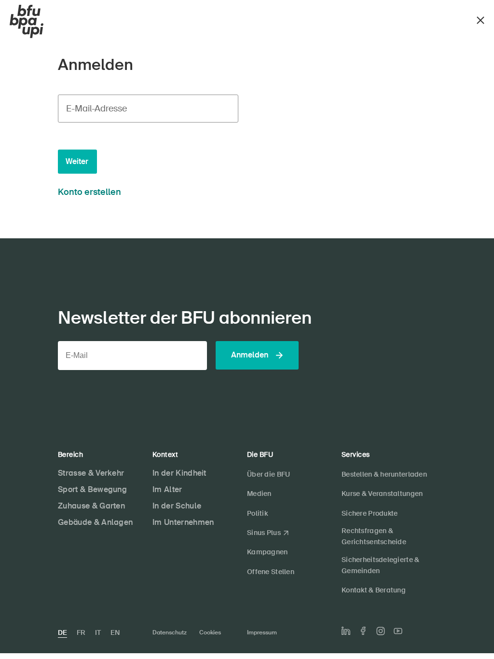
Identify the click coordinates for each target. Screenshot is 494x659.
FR (81, 632)
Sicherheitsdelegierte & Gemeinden (380, 565)
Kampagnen (267, 552)
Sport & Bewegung (92, 489)
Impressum (262, 632)
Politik (257, 513)
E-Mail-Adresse (96, 108)
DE (62, 632)
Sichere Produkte (370, 513)
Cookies (210, 632)
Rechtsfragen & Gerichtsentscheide (374, 536)
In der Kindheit (179, 473)
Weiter (77, 161)
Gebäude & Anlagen (95, 522)
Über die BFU (268, 474)
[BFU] (26, 22)
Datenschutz (169, 632)
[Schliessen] (480, 19)
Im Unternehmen (183, 522)
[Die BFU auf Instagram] (380, 631)
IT (98, 632)
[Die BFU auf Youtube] (398, 631)
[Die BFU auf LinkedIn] (346, 631)
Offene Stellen (270, 571)
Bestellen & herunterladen (384, 474)
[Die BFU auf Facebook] (363, 631)
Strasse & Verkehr (91, 473)
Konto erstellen (89, 192)
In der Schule (176, 506)
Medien (259, 493)
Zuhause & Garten (91, 506)
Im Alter (167, 489)
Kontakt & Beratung (374, 590)
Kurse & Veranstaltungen (382, 493)
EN (115, 632)
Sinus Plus (264, 532)
